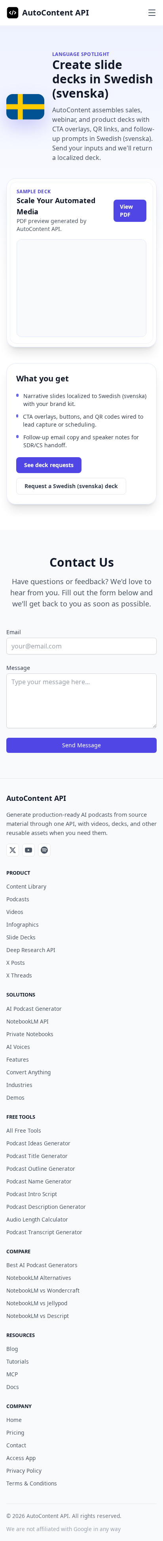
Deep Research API (30, 950)
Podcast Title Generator (37, 1156)
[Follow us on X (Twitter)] (12, 850)
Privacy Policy (24, 1470)
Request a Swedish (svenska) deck (71, 486)
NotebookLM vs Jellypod (36, 1303)
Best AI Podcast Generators (42, 1265)
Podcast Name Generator (39, 1181)
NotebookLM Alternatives (38, 1277)
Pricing (15, 1432)
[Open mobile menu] (152, 12)
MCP (12, 1374)
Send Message (81, 745)
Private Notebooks (29, 1034)
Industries (19, 1085)
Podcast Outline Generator (40, 1168)
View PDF (126, 210)
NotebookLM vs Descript (37, 1316)
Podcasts (17, 899)
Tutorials (17, 1361)
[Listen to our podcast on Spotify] (44, 850)
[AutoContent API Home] (12, 12)
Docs (12, 1387)
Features (17, 1059)
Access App (21, 1458)
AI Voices (18, 1046)
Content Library (26, 886)
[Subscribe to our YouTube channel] (28, 850)
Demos (15, 1097)
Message (18, 667)
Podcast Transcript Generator (44, 1232)
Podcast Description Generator (46, 1206)
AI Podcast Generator (34, 1008)
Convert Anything (28, 1072)
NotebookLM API (27, 1021)
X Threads (19, 975)
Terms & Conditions (31, 1483)
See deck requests (49, 465)
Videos (14, 912)
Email (13, 632)
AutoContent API (55, 12)
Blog (12, 1348)
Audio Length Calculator (37, 1219)
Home (14, 1420)
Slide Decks (21, 937)
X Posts (15, 962)
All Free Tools (23, 1130)
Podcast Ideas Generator (38, 1143)
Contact (16, 1445)
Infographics (22, 924)
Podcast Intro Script (31, 1194)
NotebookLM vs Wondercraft (43, 1290)
